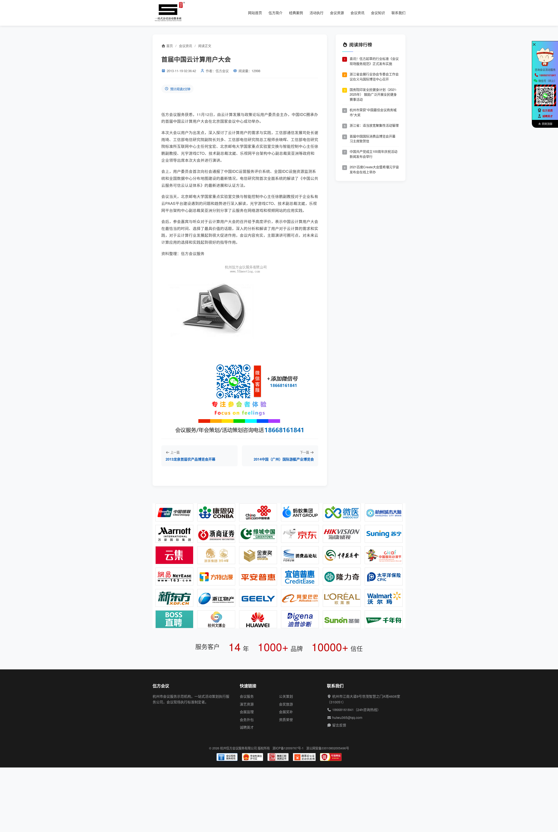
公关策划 (286, 696)
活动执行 (316, 12)
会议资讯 (357, 12)
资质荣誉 (286, 719)
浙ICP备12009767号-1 (288, 748)
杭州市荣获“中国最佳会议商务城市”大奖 (373, 112)
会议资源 (337, 12)
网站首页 (255, 12)
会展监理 (247, 711)
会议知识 (378, 12)
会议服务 (247, 696)
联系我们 (398, 12)
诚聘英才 (247, 727)
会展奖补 (286, 711)
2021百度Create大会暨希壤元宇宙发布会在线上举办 (374, 169)
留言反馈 (339, 725)
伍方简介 (275, 12)
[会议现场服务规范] (227, 757)
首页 (169, 45)
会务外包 (247, 719)
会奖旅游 (286, 704)
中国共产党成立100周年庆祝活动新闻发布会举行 (373, 154)
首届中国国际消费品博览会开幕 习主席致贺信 (372, 138)
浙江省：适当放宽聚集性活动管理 (374, 125)
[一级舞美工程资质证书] (278, 757)
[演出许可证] (252, 757)
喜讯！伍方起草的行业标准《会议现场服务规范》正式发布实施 (374, 61)
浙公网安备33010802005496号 (327, 748)
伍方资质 (547, 110)
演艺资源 (247, 704)
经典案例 (296, 12)
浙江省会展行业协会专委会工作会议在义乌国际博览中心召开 (374, 76)
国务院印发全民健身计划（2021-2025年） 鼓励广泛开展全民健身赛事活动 (373, 94)
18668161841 (343, 709)
